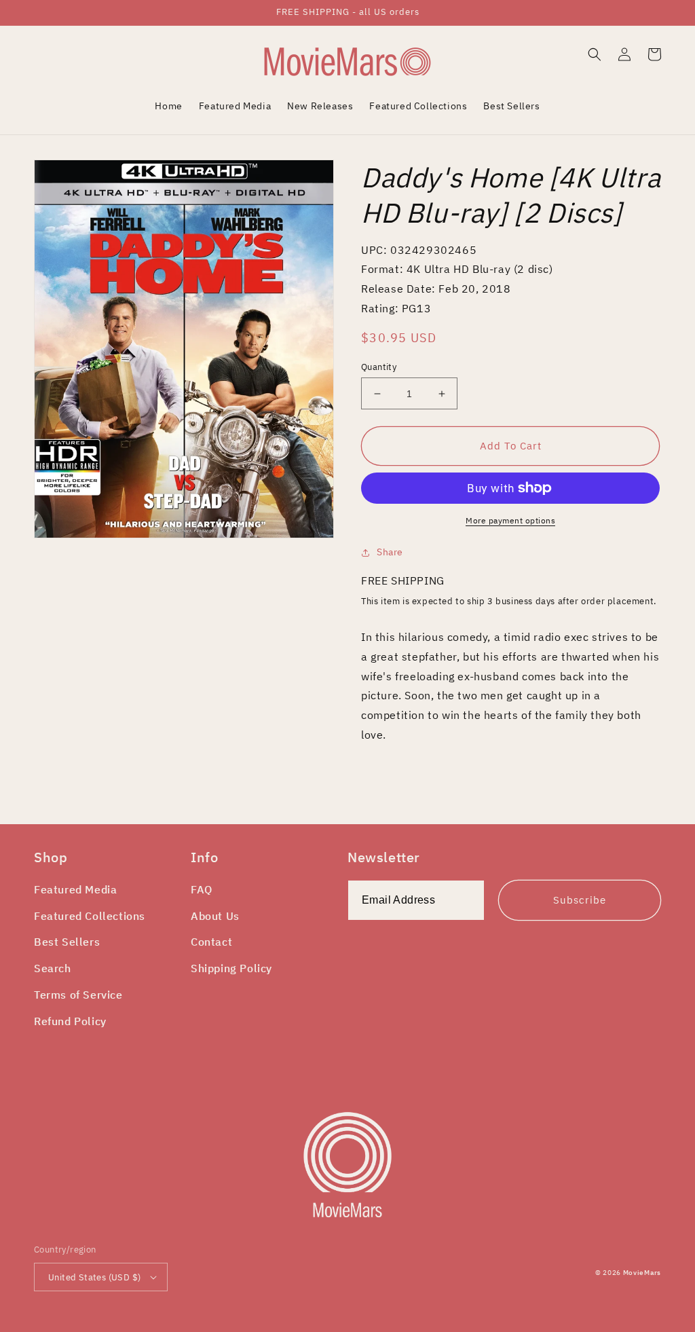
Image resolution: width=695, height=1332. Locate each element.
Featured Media (75, 889)
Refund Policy (70, 1021)
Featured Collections (89, 916)
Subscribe (579, 899)
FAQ (201, 889)
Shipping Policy (231, 968)
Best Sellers (67, 941)
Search (52, 968)
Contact (211, 941)
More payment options (510, 520)
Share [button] (390, 552)
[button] (594, 54)
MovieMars (642, 1272)
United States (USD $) (94, 1277)
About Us (215, 916)
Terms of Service (78, 994)
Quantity (378, 367)
